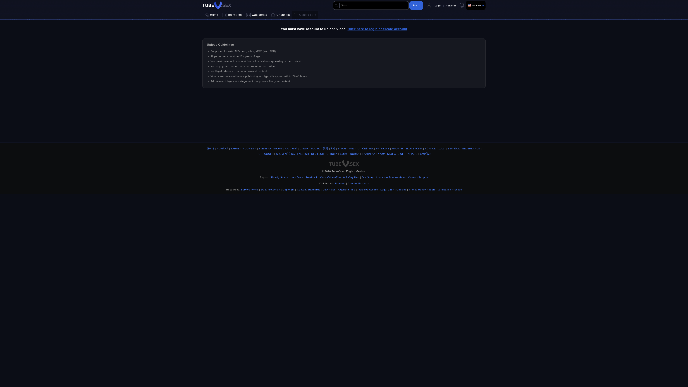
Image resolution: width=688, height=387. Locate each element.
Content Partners (358, 183)
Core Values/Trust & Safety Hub (339, 177)
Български (395, 153)
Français (383, 148)
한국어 (210, 148)
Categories (259, 14)
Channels (283, 14)
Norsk (354, 153)
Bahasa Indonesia (243, 148)
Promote (340, 183)
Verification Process (450, 189)
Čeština (368, 148)
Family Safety (279, 177)
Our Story (368, 177)
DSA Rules (329, 189)
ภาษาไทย (425, 153)
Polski (316, 148)
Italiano (411, 153)
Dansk (304, 148)
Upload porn (307, 14)
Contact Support (418, 177)
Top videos (235, 14)
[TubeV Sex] (216, 5)
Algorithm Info (346, 189)
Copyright (288, 189)
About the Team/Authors (391, 177)
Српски (331, 153)
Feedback (311, 177)
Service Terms (250, 189)
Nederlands (471, 148)
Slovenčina (414, 148)
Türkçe (430, 148)
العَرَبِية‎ (441, 148)
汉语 (325, 148)
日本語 (344, 153)
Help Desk (296, 177)
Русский (291, 148)
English (303, 153)
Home (214, 14)
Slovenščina (285, 153)
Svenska (265, 148)
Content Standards (308, 189)
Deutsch (317, 153)
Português (265, 153)
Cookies (401, 189)
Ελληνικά (368, 153)
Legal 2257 (387, 189)
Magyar (397, 148)
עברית (381, 153)
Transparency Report (422, 189)
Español (454, 148)
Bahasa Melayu (349, 148)
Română (222, 148)
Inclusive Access (368, 189)
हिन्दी (333, 148)
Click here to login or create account (377, 29)
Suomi (277, 148)
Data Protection (270, 189)
